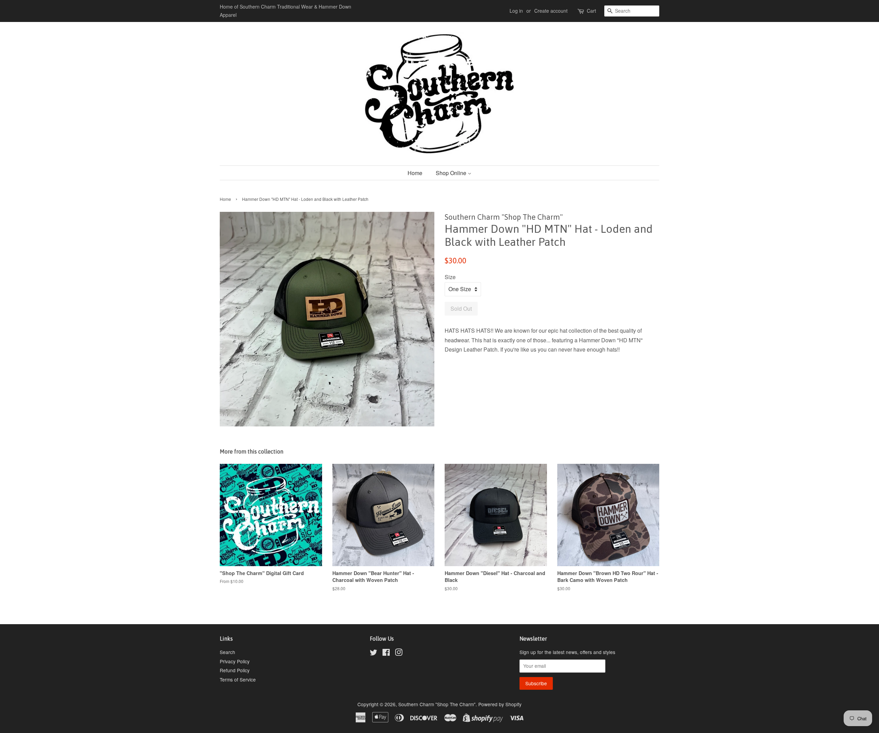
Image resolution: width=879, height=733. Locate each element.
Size (450, 277)
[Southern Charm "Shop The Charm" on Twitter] (373, 653)
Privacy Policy (235, 661)
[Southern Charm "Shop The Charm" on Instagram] (398, 653)
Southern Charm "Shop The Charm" (437, 704)
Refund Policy (235, 670)
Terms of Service (238, 679)
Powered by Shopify (500, 704)
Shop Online (452, 173)
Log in (516, 10)
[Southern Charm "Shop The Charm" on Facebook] (386, 653)
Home (415, 173)
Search (227, 652)
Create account (551, 10)
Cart (591, 10)
